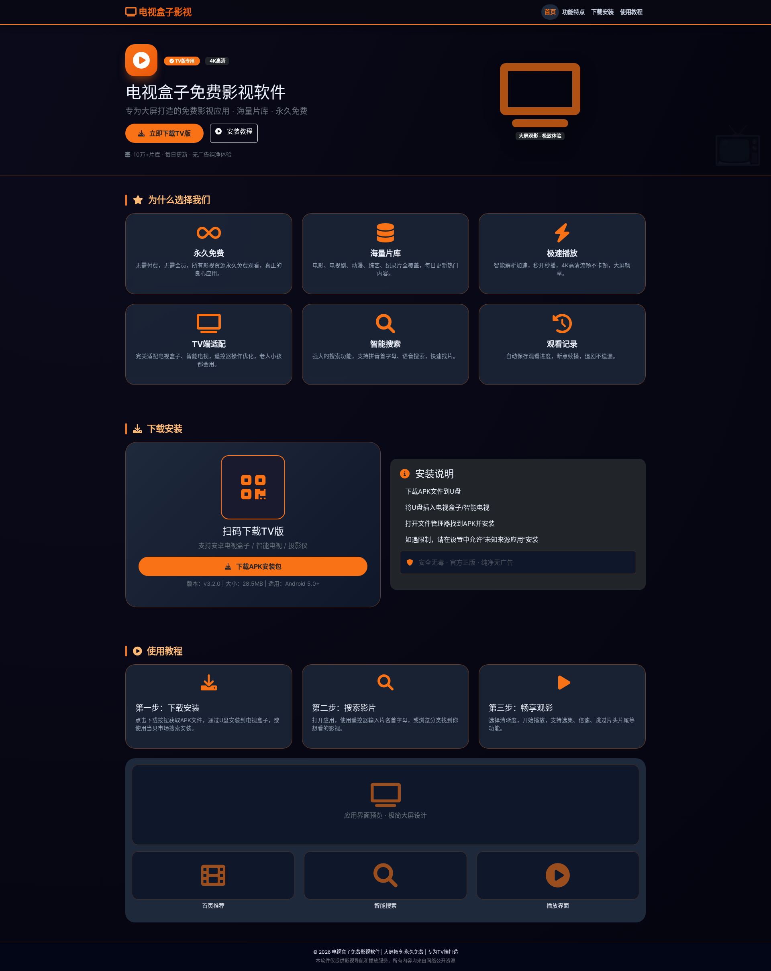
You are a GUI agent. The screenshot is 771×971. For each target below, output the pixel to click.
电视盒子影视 (164, 11)
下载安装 (602, 11)
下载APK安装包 (258, 566)
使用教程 (631, 11)
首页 (550, 11)
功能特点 (573, 11)
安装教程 (239, 131)
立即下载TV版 (169, 133)
